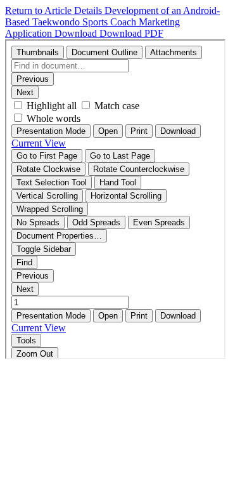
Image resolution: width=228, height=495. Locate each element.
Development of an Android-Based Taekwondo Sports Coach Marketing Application (112, 22)
